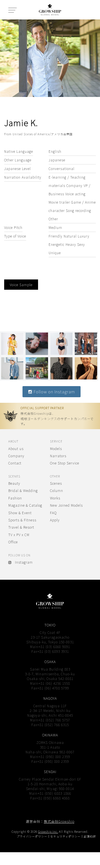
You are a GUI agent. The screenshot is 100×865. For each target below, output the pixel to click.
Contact (14, 463)
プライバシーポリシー (32, 836)
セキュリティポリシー (65, 836)
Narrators (58, 455)
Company (16, 455)
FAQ (53, 512)
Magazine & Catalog (25, 505)
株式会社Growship (59, 821)
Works (55, 498)
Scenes (56, 483)
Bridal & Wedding (23, 490)
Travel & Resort (21, 527)
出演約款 (90, 836)
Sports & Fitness (22, 520)
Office (13, 541)
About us (16, 448)
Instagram (22, 562)
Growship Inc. (48, 831)
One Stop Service (64, 463)
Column (56, 490)
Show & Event (20, 512)
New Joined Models (66, 505)
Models (56, 448)
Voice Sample (21, 284)
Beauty (14, 483)
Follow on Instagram (53, 391)
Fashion (15, 498)
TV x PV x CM (18, 534)
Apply (55, 520)
